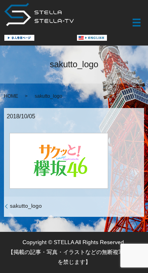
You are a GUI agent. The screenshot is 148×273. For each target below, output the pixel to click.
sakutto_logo (26, 206)
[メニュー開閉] (137, 23)
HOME (11, 96)
